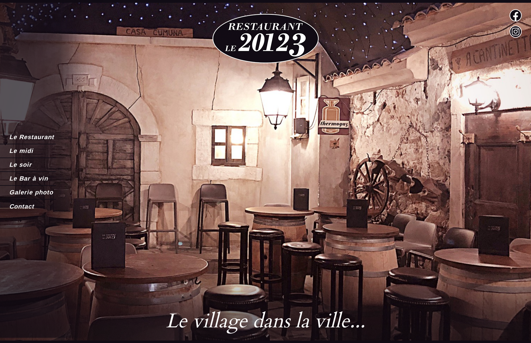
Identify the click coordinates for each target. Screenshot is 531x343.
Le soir (20, 164)
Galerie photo (31, 192)
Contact (21, 206)
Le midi (21, 150)
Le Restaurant (31, 137)
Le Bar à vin (28, 178)
